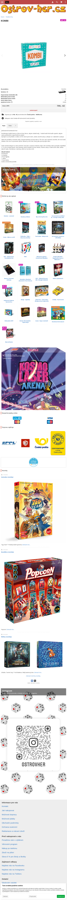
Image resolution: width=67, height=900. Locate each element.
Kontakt (5, 806)
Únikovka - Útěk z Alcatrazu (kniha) (25, 237)
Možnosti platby (8, 819)
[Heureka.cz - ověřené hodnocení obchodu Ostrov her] (33, 466)
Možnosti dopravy (9, 815)
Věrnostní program (9, 844)
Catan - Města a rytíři (9, 237)
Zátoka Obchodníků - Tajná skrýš (25, 321)
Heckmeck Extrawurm (58, 321)
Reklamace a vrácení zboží (13, 831)
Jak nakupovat (8, 810)
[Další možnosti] (65, 2)
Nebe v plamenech (58, 278)
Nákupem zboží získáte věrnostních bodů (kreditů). (20, 118)
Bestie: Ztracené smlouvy (9, 279)
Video (10, 125)
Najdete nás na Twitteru (12, 874)
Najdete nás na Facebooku (13, 866)
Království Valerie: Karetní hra (9, 301)
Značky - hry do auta (58, 299)
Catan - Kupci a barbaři (41, 321)
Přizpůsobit (32, 896)
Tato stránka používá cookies (12, 886)
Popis (3, 125)
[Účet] (52, 2)
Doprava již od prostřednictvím (23, 114)
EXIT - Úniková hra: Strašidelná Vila (9, 257)
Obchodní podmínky (10, 823)
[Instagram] (33, 742)
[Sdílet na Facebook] (32, 681)
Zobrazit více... (26, 544)
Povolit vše (61, 896)
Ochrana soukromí (9, 827)
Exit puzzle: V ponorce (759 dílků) (58, 237)
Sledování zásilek (9, 883)
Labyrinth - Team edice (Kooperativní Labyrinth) (42, 300)
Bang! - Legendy (25, 299)
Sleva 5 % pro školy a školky (14, 857)
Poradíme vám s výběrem (12, 840)
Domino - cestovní (9, 216)
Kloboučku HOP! (9, 321)
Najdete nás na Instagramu (13, 870)
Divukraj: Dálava (25, 217)
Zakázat (5, 896)
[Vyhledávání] (57, 2)
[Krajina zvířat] (33, 180)
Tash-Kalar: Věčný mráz (41, 236)
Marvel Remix (9, 342)
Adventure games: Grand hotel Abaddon (42, 257)
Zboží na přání (8, 852)
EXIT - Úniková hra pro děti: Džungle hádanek (42, 279)
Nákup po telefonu (9, 848)
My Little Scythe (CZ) (41, 217)
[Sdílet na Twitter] (35, 681)
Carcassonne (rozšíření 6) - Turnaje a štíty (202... (58, 216)
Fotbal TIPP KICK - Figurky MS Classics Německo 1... (58, 258)
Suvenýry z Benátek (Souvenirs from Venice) (25, 280)
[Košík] (61, 2)
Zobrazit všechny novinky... (33, 676)
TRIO (25, 256)
